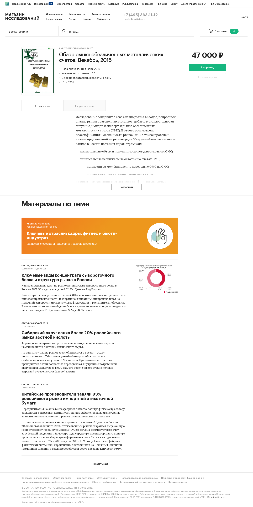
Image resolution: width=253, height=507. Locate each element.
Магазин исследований (22, 17)
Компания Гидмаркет (34, 269)
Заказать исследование (35, 478)
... (235, 3)
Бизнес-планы (54, 19)
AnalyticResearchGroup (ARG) (76, 48)
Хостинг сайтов (177, 482)
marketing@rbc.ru (134, 19)
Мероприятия (77, 14)
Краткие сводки (101, 14)
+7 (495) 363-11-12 (141, 15)
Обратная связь (62, 478)
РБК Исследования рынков (42, 227)
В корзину (207, 67)
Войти (244, 17)
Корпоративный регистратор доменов (142, 482)
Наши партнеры (84, 478)
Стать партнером (107, 478)
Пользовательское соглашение (139, 478)
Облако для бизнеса (104, 482)
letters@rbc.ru (218, 496)
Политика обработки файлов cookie (182, 478)
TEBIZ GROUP (28, 326)
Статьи (86, 19)
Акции (72, 19)
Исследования (54, 14)
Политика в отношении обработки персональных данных (55, 482)
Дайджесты (103, 19)
